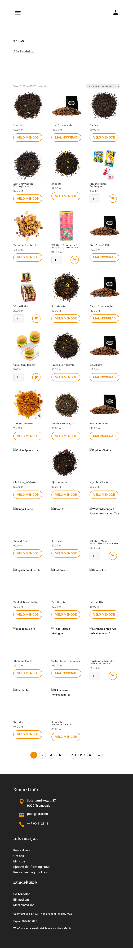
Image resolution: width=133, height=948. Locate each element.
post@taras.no (37, 814)
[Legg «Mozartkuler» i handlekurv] (36, 318)
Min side (19, 861)
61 (90, 755)
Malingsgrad (66, 137)
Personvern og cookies (30, 872)
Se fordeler (21, 894)
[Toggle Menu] (18, 13)
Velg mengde (28, 137)
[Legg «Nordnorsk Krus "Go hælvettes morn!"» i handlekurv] (113, 676)
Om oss (18, 856)
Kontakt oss (21, 850)
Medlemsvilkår (23, 905)
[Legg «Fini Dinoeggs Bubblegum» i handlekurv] (113, 198)
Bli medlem (21, 899)
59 (74, 755)
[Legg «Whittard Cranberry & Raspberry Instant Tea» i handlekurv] (74, 260)
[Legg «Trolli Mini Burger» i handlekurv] (36, 377)
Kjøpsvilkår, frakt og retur (31, 867)
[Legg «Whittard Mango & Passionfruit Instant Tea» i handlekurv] (113, 556)
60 (82, 755)
